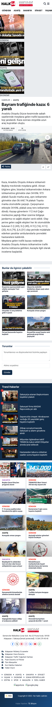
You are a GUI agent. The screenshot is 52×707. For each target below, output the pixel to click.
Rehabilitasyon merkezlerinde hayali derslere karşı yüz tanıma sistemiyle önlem (38, 565)
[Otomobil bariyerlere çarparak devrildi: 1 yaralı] (39, 606)
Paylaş (7, 166)
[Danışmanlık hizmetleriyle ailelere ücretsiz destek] (13, 579)
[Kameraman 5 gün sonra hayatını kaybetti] (39, 496)
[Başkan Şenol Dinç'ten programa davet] (13, 469)
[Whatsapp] (39, 644)
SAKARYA (27, 11)
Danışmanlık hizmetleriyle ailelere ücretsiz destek (12, 593)
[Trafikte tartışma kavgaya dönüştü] (39, 579)
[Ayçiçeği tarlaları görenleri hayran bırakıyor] (39, 522)
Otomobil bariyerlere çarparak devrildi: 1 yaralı (38, 620)
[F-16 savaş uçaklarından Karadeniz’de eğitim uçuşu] (13, 496)
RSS (10, 696)
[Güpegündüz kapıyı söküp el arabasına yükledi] (13, 606)
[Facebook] (13, 644)
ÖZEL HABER (39, 680)
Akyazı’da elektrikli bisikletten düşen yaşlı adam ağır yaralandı (38, 289)
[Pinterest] (22, 644)
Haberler (6, 100)
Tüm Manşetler (11, 662)
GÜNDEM (6, 11)
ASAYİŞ (17, 11)
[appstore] (19, 685)
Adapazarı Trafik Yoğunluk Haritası (19, 657)
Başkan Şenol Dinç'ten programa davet (10, 484)
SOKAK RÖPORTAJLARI (35, 677)
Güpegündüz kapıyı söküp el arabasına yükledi (12, 620)
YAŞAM (48, 11)
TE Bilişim (32, 703)
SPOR (16, 680)
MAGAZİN (26, 680)
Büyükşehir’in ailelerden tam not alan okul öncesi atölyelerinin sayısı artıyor (12, 564)
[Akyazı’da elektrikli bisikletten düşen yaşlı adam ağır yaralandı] (38, 278)
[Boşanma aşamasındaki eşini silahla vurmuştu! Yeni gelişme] (13, 278)
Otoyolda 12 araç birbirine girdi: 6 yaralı (12, 312)
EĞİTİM (7, 680)
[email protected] (27, 638)
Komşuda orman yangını (36, 311)
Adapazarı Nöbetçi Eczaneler (16, 651)
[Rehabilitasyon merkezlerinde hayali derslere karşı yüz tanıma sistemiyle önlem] (39, 549)
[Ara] (45, 3)
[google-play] (32, 685)
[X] (17, 644)
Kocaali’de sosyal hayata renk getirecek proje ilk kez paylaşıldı (38, 334)
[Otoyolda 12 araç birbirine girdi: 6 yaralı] (13, 302)
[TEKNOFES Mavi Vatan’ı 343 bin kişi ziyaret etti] (39, 469)
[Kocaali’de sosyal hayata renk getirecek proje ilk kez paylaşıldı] (38, 323)
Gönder (7, 372)
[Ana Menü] (48, 3)
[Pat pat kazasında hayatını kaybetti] (13, 323)
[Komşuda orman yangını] (38, 302)
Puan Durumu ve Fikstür (14, 660)
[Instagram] (26, 644)
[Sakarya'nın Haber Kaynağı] (17, 3)
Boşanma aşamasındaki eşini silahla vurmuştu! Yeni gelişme (13, 289)
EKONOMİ (18, 677)
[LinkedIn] (31, 644)
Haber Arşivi (10, 668)
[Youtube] (35, 644)
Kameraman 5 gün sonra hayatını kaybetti (38, 510)
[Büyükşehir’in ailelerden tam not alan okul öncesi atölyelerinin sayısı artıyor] (13, 549)
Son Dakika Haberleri (13, 665)
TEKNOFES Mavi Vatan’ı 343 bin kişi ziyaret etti (38, 484)
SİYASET (38, 11)
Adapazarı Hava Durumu (14, 654)
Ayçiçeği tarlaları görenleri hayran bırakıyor (39, 536)
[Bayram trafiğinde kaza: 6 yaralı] (26, 148)
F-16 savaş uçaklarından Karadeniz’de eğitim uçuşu (12, 510)
